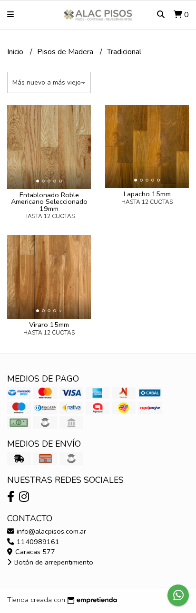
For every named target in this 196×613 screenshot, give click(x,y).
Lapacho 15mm (147, 194)
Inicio (16, 52)
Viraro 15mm (49, 324)
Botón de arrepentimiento (52, 562)
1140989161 (37, 541)
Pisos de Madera (66, 52)
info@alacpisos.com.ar (50, 531)
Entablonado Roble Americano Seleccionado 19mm (49, 201)
